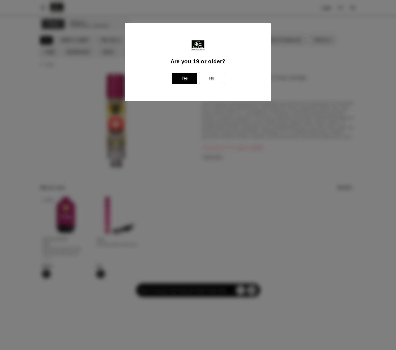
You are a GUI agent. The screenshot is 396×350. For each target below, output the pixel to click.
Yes (185, 78)
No (211, 78)
